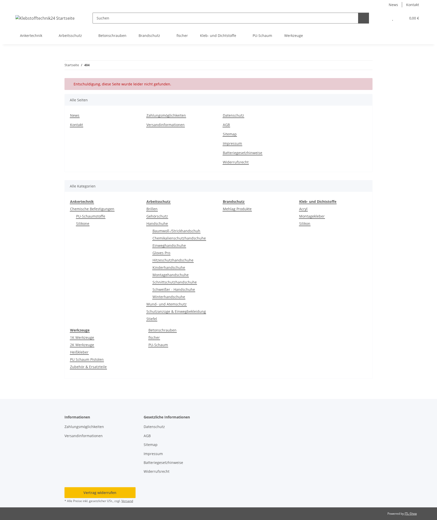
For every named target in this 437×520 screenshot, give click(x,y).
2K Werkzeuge (82, 344)
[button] (382, 18)
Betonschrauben (162, 330)
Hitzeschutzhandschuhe (172, 260)
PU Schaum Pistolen (87, 359)
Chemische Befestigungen (92, 208)
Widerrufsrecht (236, 162)
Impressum (232, 143)
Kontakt (412, 4)
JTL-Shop (411, 513)
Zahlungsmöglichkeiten (166, 115)
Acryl (303, 208)
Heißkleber (79, 352)
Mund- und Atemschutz (166, 304)
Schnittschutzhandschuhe (174, 282)
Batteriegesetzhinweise (242, 152)
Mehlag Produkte (237, 208)
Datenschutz (233, 115)
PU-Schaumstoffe (90, 216)
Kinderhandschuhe (168, 267)
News (393, 4)
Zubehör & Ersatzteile (88, 366)
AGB (226, 124)
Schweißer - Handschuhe (173, 289)
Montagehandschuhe (170, 274)
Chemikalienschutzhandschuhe (179, 238)
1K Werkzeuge (82, 337)
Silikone (82, 223)
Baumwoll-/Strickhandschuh (176, 230)
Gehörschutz (157, 216)
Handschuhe (157, 223)
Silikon (304, 223)
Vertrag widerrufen (99, 492)
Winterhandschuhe (168, 296)
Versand (127, 501)
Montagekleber (312, 216)
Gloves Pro (161, 252)
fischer (154, 337)
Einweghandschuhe (169, 245)
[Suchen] (363, 18)
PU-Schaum (158, 344)
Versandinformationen (165, 124)
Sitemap (230, 134)
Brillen (152, 208)
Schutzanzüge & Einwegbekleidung (176, 311)
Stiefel (151, 318)
